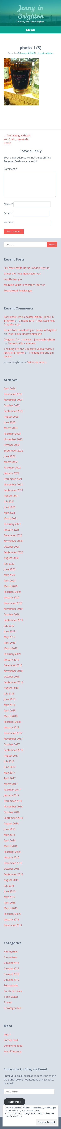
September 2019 (13, 620)
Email (8, 213)
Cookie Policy (16, 1116)
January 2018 (11, 727)
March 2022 (11, 462)
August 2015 (11, 880)
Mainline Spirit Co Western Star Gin (24, 285)
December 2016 (13, 801)
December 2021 (13, 479)
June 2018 (9, 699)
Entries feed (11, 1040)
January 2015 (11, 919)
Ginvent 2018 (11, 974)
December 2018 (13, 665)
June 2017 (9, 767)
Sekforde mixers (36, 362)
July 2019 (9, 625)
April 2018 (9, 710)
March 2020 (11, 586)
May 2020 (9, 575)
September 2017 (13, 750)
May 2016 (9, 834)
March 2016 (11, 846)
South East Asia (13, 991)
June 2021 (9, 507)
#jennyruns (11, 951)
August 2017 (11, 755)
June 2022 (9, 456)
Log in (7, 1034)
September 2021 (13, 490)
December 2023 (13, 394)
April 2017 (9, 778)
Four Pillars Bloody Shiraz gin (25, 334)
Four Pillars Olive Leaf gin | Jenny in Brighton (30, 330)
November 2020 (13, 541)
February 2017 (12, 789)
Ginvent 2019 (11, 979)
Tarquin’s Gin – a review (22, 343)
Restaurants (11, 985)
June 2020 (9, 569)
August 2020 (11, 558)
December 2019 (13, 603)
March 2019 (11, 648)
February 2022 (12, 467)
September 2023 (13, 411)
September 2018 (13, 682)
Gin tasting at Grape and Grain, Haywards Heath (17, 139)
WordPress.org (12, 1051)
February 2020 (12, 592)
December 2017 (13, 733)
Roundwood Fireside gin (18, 290)
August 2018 (11, 688)
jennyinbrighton (45, 53)
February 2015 (12, 914)
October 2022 (12, 445)
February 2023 (12, 433)
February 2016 (12, 851)
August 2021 (11, 495)
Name (8, 204)
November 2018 (13, 671)
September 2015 (13, 874)
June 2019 (9, 631)
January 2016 (11, 857)
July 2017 (9, 761)
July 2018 (9, 693)
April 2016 (9, 840)
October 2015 (12, 868)
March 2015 (11, 908)
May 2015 (9, 897)
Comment (10, 169)
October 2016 (12, 812)
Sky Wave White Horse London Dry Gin (26, 268)
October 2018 (12, 676)
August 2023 (11, 416)
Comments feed (13, 1045)
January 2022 (11, 473)
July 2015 (9, 885)
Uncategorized (12, 1008)
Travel (7, 1002)
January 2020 (11, 597)
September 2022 (13, 450)
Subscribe (14, 1102)
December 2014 (13, 925)
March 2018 (11, 716)
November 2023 (13, 399)
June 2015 (9, 891)
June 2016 (9, 829)
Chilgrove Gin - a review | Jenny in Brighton (29, 339)
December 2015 (13, 863)
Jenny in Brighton (31, 12)
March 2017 (11, 784)
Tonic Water (11, 996)
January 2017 (11, 795)
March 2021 (11, 518)
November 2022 (13, 439)
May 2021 (9, 512)
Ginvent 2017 (11, 968)
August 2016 (11, 823)
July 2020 (9, 563)
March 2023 (11, 428)
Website (8, 222)
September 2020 (13, 552)
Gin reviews (10, 957)
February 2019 (12, 654)
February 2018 (12, 721)
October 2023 (12, 405)
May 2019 (9, 637)
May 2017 (9, 772)
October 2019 (12, 614)
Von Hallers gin (13, 279)
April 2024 (9, 388)
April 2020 (9, 580)
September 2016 (13, 818)
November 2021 (13, 484)
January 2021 (11, 529)
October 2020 (12, 546)
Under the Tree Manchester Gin (22, 273)
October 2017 (12, 744)
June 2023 (9, 422)
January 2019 (11, 659)
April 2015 (9, 902)
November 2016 (13, 806)
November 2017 (13, 738)
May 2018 (9, 705)
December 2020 (13, 535)
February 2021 (12, 524)
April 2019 (9, 642)
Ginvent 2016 (11, 963)
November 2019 (13, 608)
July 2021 (9, 501)
